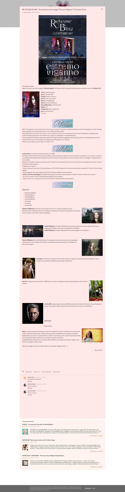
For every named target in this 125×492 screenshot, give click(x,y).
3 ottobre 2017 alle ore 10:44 (40, 377)
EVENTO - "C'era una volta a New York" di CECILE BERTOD (37, 424)
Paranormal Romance (46, 371)
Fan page (43, 113)
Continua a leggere (96, 436)
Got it (94, 488)
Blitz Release (29, 371)
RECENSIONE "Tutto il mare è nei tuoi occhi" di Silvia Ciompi (38, 440)
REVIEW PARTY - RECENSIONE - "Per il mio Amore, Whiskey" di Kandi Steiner (43, 456)
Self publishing (56, 371)
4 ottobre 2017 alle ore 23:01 (41, 384)
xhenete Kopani (31, 384)
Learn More (88, 488)
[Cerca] (104, 4)
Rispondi (30, 381)
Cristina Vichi (36, 371)
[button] (102, 9)
